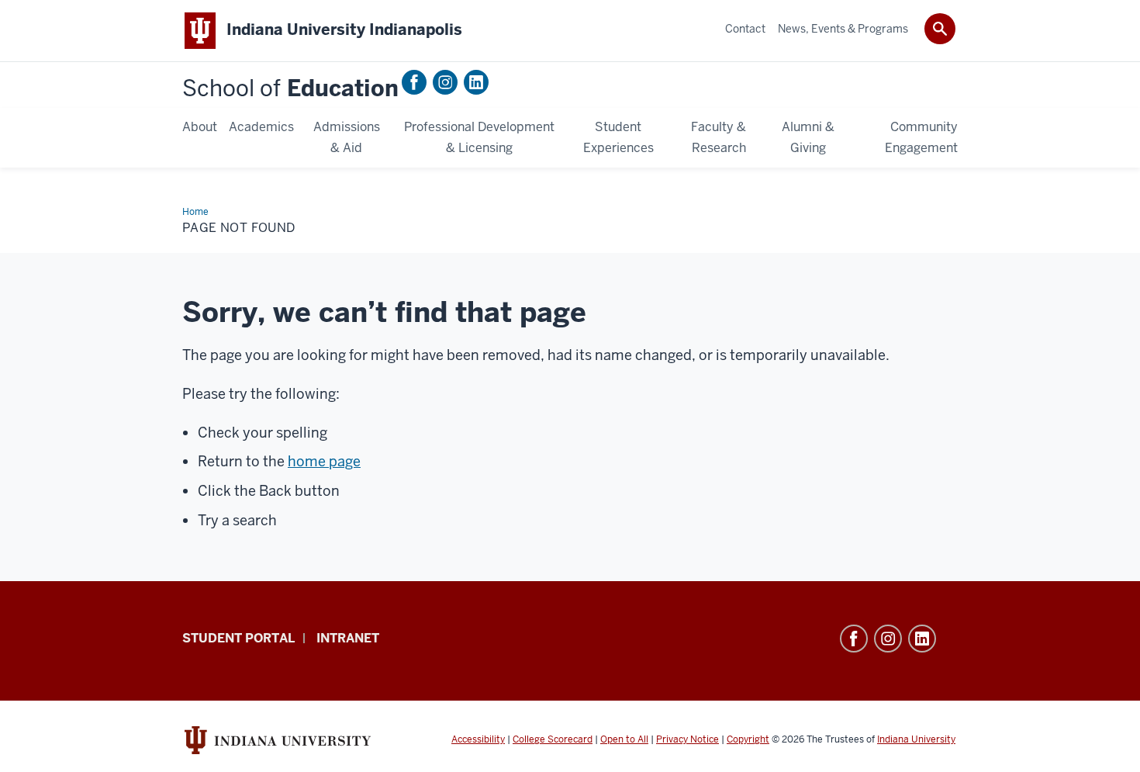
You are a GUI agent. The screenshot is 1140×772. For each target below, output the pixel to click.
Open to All (624, 739)
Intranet (347, 638)
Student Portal (238, 638)
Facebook (414, 82)
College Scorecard (552, 739)
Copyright (748, 739)
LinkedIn (476, 82)
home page (324, 461)
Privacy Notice (687, 739)
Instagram (445, 82)
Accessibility (478, 739)
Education (290, 89)
